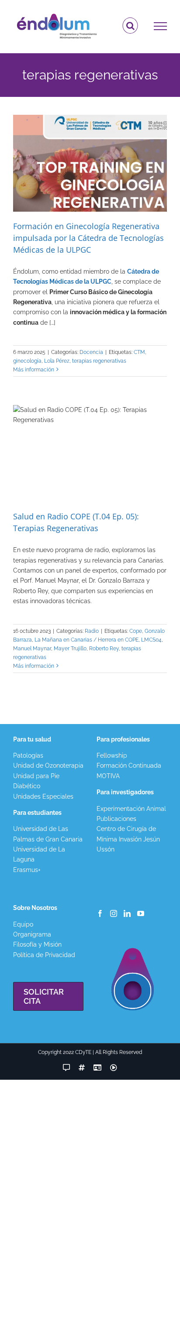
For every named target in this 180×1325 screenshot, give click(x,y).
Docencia (91, 352)
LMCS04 (151, 640)
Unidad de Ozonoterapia (48, 765)
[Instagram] (113, 913)
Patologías (28, 755)
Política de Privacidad (44, 954)
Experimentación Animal (131, 808)
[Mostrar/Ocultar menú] (160, 26)
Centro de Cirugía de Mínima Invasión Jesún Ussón (128, 839)
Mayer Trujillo (70, 648)
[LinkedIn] (127, 913)
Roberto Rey (104, 648)
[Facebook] (100, 913)
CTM (139, 352)
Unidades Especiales (43, 796)
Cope (135, 631)
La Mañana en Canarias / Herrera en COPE (86, 640)
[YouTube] (140, 913)
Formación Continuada (129, 765)
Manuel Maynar (32, 648)
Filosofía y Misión (37, 944)
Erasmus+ (27, 869)
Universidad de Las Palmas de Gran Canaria (48, 833)
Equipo (23, 924)
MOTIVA (108, 775)
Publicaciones (116, 818)
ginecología (27, 361)
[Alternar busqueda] (130, 25)
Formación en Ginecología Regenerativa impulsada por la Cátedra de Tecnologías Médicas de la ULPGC (88, 238)
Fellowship (112, 755)
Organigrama (32, 934)
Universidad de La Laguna (39, 854)
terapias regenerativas (99, 361)
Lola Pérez (56, 361)
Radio (92, 631)
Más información (33, 370)
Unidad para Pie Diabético (36, 781)
